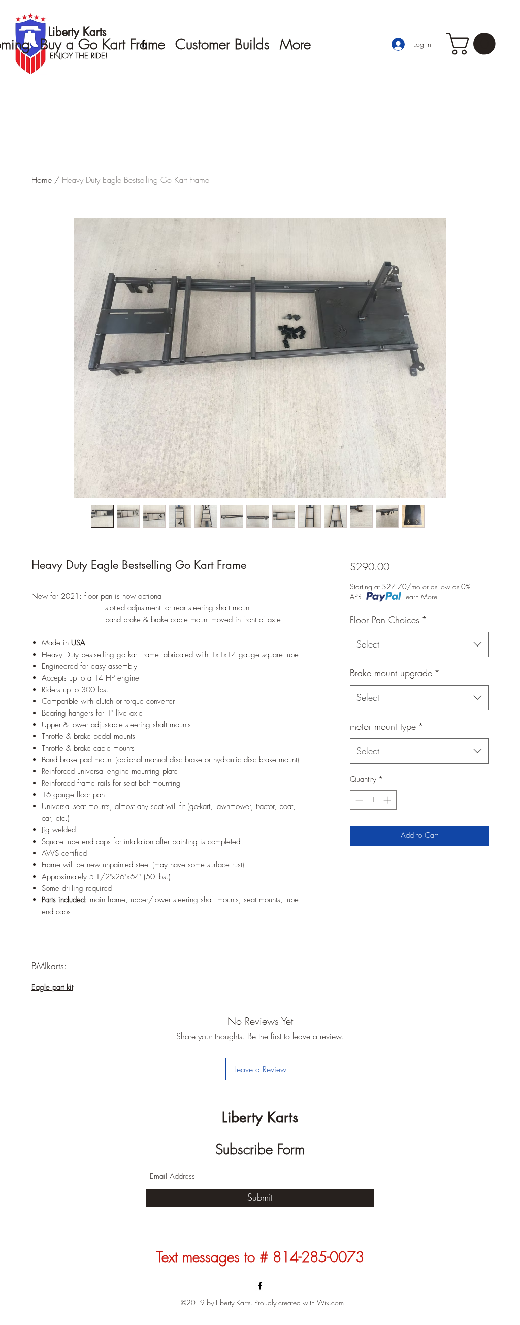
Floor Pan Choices (388, 619)
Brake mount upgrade (395, 673)
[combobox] (419, 644)
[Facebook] (260, 1286)
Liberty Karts (260, 1117)
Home (41, 179)
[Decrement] (358, 800)
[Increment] (388, 800)
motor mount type (387, 726)
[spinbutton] (373, 800)
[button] (473, 44)
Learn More (420, 596)
